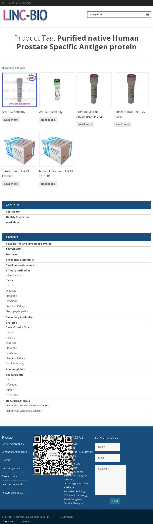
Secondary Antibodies (20, 317)
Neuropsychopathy (17, 311)
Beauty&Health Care (17, 327)
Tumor (10, 389)
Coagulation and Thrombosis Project (29, 243)
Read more (11, 119)
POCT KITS (12, 395)
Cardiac (10, 285)
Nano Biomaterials (18, 401)
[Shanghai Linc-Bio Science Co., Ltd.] (25, 21)
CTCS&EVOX (13, 249)
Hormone (11, 296)
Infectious (11, 301)
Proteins (11, 322)
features (11, 254)
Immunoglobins (16, 369)
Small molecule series (20, 265)
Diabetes (11, 290)
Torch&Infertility (15, 363)
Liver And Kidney (15, 306)
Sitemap (25, 521)
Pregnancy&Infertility (20, 260)
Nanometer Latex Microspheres (24, 410)
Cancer (10, 280)
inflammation (13, 275)
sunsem (9, 521)
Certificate (13, 211)
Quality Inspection (17, 217)
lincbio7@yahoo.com (76, 483)
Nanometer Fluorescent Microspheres (27, 405)
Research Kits (15, 375)
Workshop (12, 222)
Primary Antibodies (18, 270)
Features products (12, 492)
